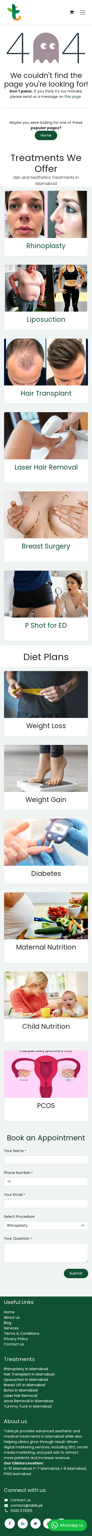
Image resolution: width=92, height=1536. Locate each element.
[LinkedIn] (23, 1523)
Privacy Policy (16, 1338)
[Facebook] (10, 1523)
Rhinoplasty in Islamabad (26, 1368)
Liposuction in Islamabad (26, 1379)
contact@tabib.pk (26, 1505)
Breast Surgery (46, 546)
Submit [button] (76, 1273)
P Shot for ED (46, 625)
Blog (7, 1322)
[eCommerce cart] (71, 12)
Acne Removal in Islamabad (28, 1401)
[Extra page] (35, 1523)
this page (72, 96)
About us (12, 1317)
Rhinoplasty (46, 245)
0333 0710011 (21, 1510)
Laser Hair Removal (46, 467)
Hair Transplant (46, 393)
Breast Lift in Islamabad (24, 1384)
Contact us (14, 1344)
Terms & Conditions (21, 1333)
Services (11, 1328)
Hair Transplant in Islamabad (29, 1374)
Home (46, 135)
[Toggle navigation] (82, 12)
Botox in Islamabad (21, 1390)
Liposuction (46, 319)
